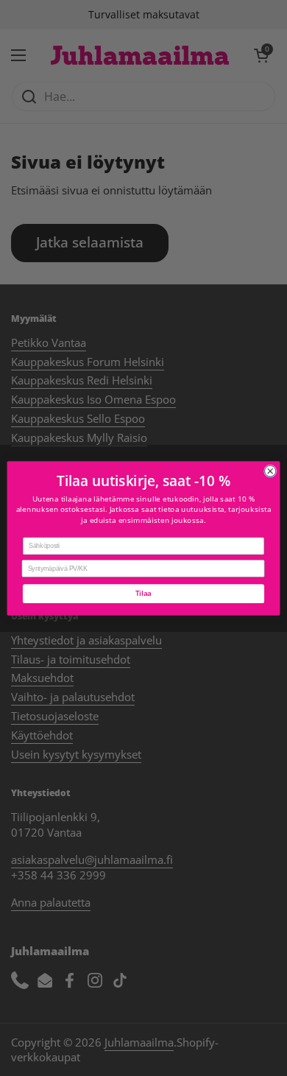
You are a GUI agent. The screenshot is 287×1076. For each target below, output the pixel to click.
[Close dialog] (270, 471)
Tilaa (143, 593)
